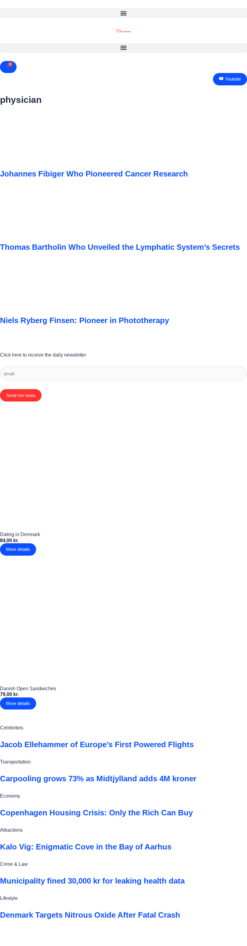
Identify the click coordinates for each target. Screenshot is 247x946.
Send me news (21, 395)
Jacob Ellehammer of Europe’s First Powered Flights (97, 744)
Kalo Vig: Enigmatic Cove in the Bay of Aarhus (85, 846)
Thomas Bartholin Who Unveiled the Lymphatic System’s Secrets (120, 247)
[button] (123, 13)
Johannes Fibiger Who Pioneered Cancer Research (94, 173)
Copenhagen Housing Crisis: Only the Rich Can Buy (96, 812)
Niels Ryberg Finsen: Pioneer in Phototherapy (84, 320)
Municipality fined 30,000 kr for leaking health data (92, 880)
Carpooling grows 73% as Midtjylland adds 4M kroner (98, 778)
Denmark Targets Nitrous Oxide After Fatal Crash (90, 914)
